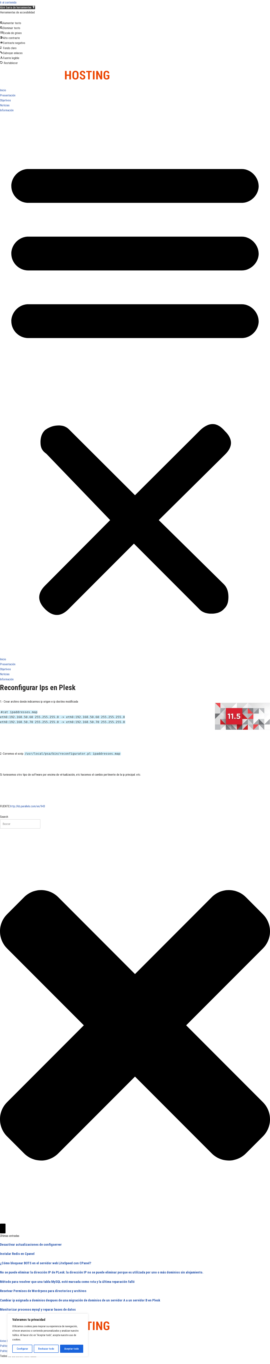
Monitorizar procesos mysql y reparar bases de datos (38, 1310)
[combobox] (20, 824)
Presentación (7, 95)
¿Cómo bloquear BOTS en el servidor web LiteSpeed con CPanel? (45, 1263)
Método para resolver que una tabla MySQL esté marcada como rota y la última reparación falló (67, 1282)
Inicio (3, 90)
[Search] (3, 1228)
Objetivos (5, 100)
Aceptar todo (71, 1348)
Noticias (5, 105)
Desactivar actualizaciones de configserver (31, 1245)
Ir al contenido (8, 2)
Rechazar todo (46, 1348)
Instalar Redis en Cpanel (17, 1254)
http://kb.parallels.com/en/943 (27, 806)
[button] (17, 7)
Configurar (22, 1348)
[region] (47, 1335)
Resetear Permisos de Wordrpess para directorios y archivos (43, 1291)
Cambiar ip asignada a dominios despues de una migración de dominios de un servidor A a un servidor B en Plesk (80, 1300)
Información (7, 110)
